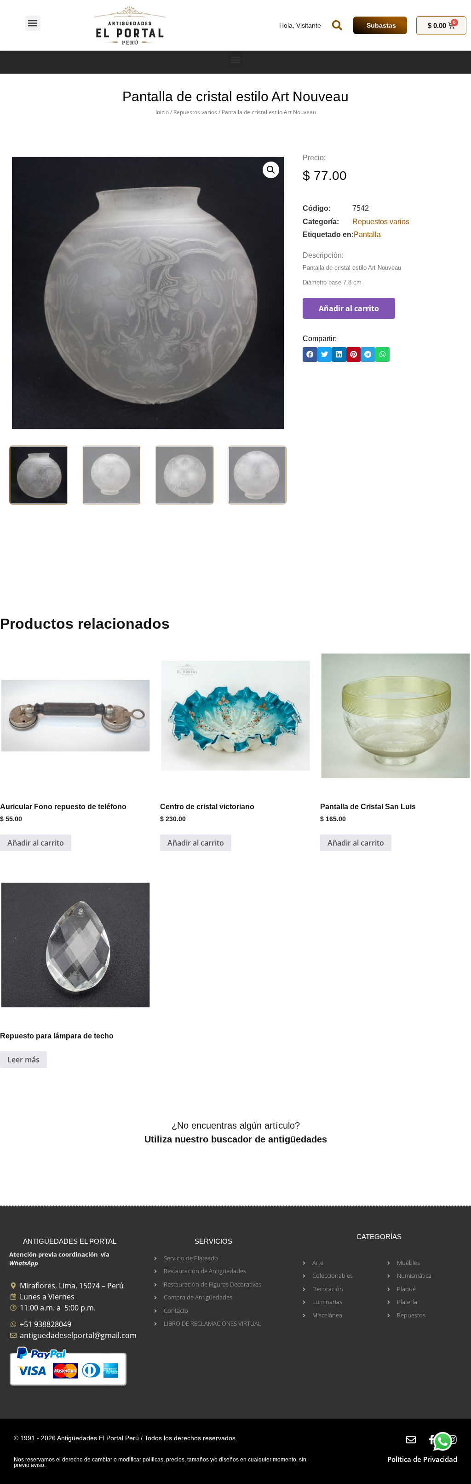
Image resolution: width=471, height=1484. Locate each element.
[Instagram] (452, 1439)
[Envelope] (411, 1439)
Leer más (23, 1060)
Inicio (162, 112)
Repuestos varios (195, 112)
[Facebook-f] (432, 1439)
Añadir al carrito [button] (35, 843)
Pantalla (367, 234)
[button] (32, 23)
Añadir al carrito (349, 308)
